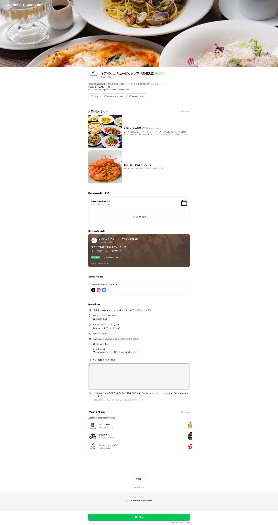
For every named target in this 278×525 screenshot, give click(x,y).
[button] (113, 96)
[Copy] (101, 396)
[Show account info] (159, 73)
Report (129, 501)
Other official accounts (142, 501)
